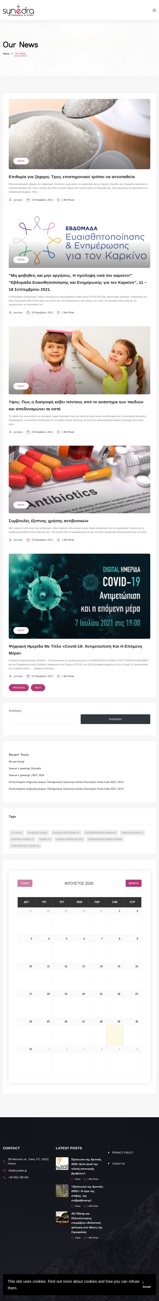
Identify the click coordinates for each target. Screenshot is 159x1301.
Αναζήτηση (15, 710)
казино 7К (45, 839)
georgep (18, 200)
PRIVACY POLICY (122, 1152)
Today (25, 883)
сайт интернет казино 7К (25, 846)
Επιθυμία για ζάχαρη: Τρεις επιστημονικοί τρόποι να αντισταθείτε (72, 176)
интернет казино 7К (22, 839)
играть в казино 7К (132, 833)
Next (38, 687)
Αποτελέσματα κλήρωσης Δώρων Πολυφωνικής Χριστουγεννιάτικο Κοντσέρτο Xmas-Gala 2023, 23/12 (66, 782)
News (20, 161)
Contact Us (118, 1163)
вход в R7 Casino (37, 833)
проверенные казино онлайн (105, 839)
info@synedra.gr (17, 1170)
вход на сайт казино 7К (66, 833)
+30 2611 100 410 (18, 1177)
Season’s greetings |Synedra (25, 768)
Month (133, 883)
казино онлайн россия (69, 839)
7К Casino (16, 833)
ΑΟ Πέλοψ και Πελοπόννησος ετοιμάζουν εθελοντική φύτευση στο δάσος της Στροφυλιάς (86, 1223)
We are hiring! (16, 761)
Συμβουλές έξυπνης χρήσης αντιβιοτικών (48, 520)
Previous (19, 687)
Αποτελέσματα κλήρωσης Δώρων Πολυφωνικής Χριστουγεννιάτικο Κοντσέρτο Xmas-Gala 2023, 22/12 (66, 788)
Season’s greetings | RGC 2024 (26, 775)
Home (6, 53)
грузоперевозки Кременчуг (101, 833)
